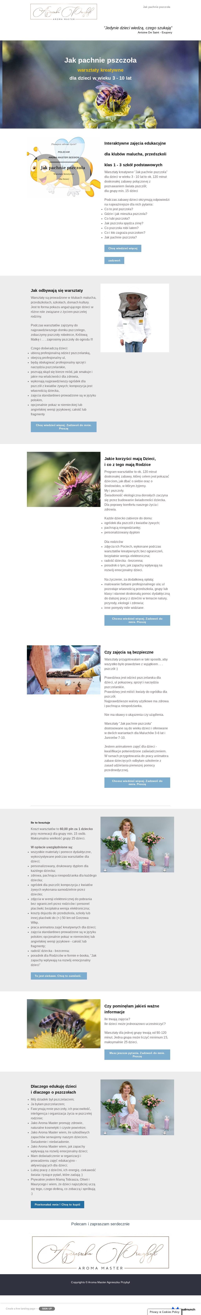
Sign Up (47, 1308)
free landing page (25, 1308)
